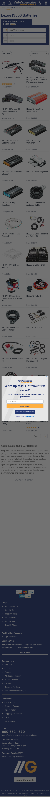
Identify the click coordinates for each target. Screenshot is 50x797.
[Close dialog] (46, 378)
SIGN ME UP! (25, 406)
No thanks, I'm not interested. (25, 412)
